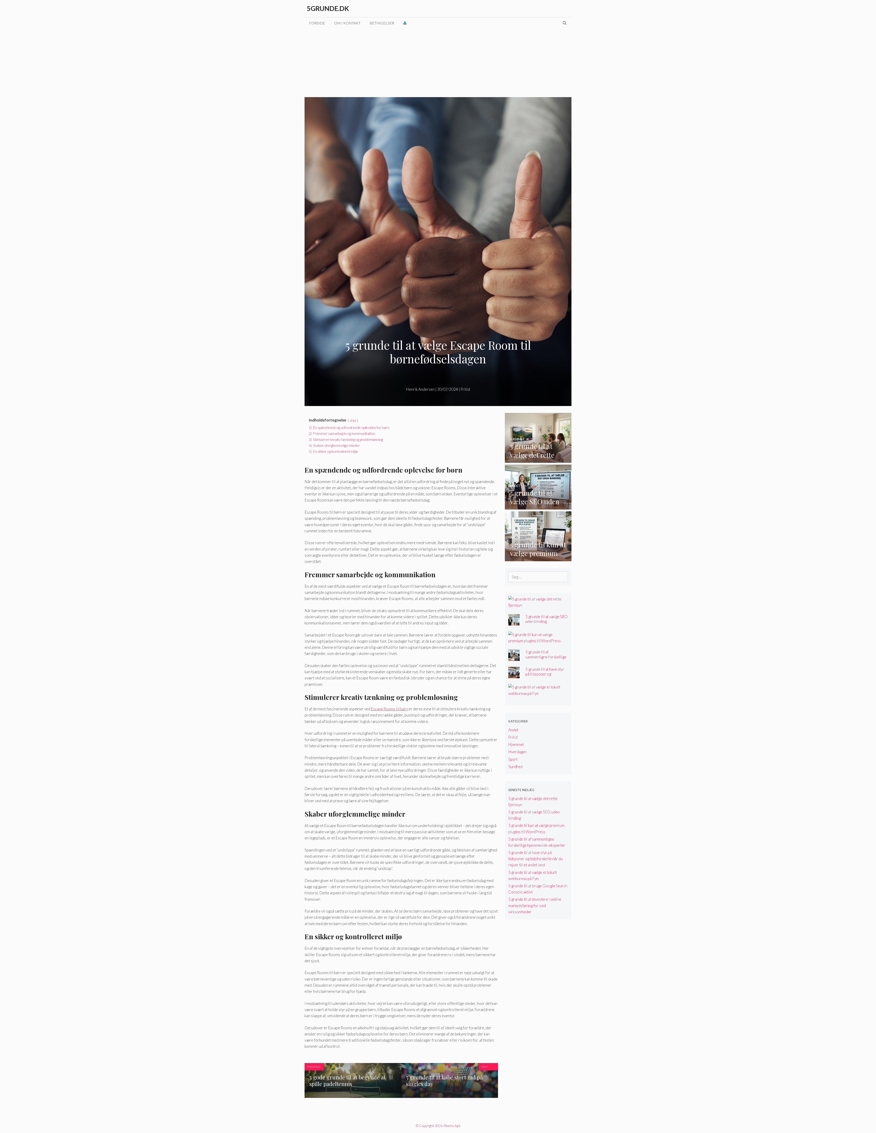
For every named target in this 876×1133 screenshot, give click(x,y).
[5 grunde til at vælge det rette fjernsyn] (538, 459)
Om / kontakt (347, 23)
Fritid (465, 389)
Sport (513, 759)
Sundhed (515, 766)
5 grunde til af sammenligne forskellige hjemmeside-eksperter (545, 656)
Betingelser (382, 23)
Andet (513, 729)
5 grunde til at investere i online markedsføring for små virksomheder (534, 905)
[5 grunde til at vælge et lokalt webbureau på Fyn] (535, 693)
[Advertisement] (438, 63)
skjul (353, 420)
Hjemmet (516, 744)
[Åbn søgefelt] (564, 23)
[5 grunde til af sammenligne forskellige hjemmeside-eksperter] (514, 657)
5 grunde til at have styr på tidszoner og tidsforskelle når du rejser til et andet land (544, 676)
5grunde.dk (328, 8)
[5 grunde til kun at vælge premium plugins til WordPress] (538, 558)
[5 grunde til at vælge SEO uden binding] (538, 506)
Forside (317, 23)
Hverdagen (517, 751)
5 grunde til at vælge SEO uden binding (546, 619)
